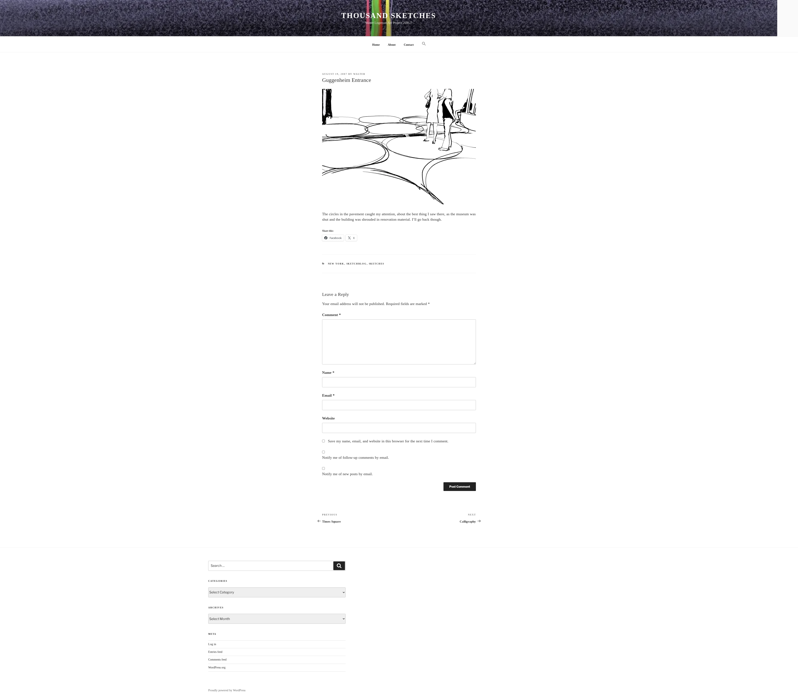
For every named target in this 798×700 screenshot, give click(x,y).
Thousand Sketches (388, 15)
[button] (424, 44)
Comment (331, 315)
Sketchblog (356, 263)
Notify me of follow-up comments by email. (355, 457)
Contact (409, 44)
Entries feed (215, 651)
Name (328, 372)
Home (376, 44)
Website (328, 418)
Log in (212, 644)
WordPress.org (216, 667)
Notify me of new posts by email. (347, 474)
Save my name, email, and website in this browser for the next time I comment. (388, 441)
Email (328, 395)
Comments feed (217, 659)
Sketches (376, 263)
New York (336, 263)
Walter (359, 74)
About (392, 44)
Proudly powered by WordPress (226, 690)
